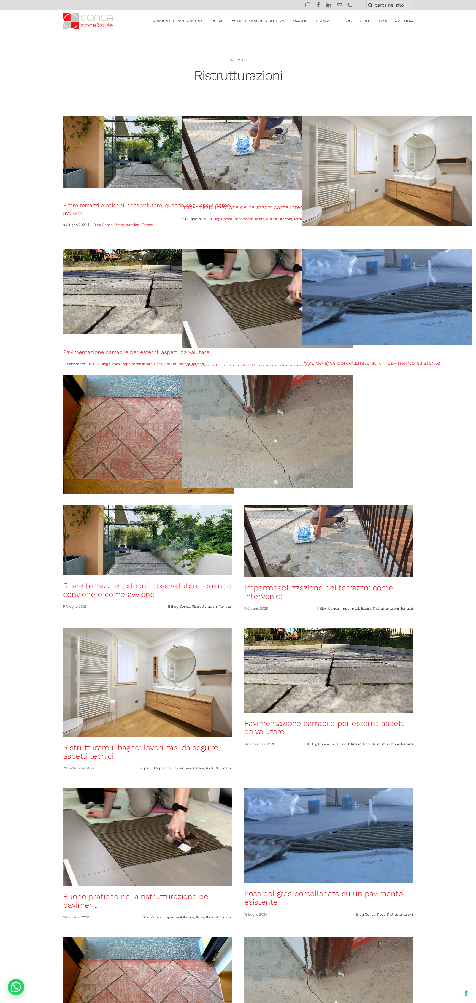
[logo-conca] (88, 15)
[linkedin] (328, 4)
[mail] (339, 4)
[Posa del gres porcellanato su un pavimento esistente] (387, 297)
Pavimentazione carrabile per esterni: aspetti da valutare (136, 352)
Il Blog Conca (102, 225)
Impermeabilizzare (249, 219)
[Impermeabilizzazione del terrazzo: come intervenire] (267, 153)
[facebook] (318, 4)
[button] (16, 987)
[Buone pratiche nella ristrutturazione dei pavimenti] (267, 298)
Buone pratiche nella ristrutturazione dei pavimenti (248, 366)
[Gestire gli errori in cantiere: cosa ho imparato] (148, 434)
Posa (158, 364)
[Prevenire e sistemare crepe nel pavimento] (267, 431)
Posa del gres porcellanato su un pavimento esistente (371, 362)
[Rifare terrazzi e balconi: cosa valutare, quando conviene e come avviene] (148, 152)
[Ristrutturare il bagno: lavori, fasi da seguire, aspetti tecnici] (387, 171)
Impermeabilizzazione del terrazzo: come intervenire (250, 207)
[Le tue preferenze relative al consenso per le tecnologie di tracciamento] (466, 993)
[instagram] (307, 4)
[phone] (349, 4)
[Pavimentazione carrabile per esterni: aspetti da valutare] (148, 291)
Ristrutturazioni (127, 225)
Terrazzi (148, 225)
